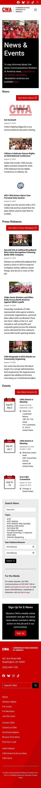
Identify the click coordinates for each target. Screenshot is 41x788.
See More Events (26, 392)
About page (25, 592)
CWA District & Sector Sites (14, 753)
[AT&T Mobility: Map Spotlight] (20, 524)
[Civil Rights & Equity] (20, 530)
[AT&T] (20, 519)
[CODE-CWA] (20, 535)
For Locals (7, 706)
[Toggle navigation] (35, 9)
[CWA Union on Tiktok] (33, 2)
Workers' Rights (9, 702)
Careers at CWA (9, 727)
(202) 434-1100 (10, 667)
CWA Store (7, 758)
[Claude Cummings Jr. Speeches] (20, 533)
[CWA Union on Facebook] (18, 2)
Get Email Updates (10, 732)
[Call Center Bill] (20, 528)
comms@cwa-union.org (19, 587)
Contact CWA (8, 723)
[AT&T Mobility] (20, 521)
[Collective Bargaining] (20, 537)
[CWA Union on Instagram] (28, 2)
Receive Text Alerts (11, 737)
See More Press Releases (21, 228)
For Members (8, 711)
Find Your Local (9, 742)
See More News (26, 97)
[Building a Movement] (20, 526)
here (16, 81)
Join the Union (8, 716)
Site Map (28, 775)
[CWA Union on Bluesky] (24, 2)
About (5, 697)
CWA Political (8, 748)
